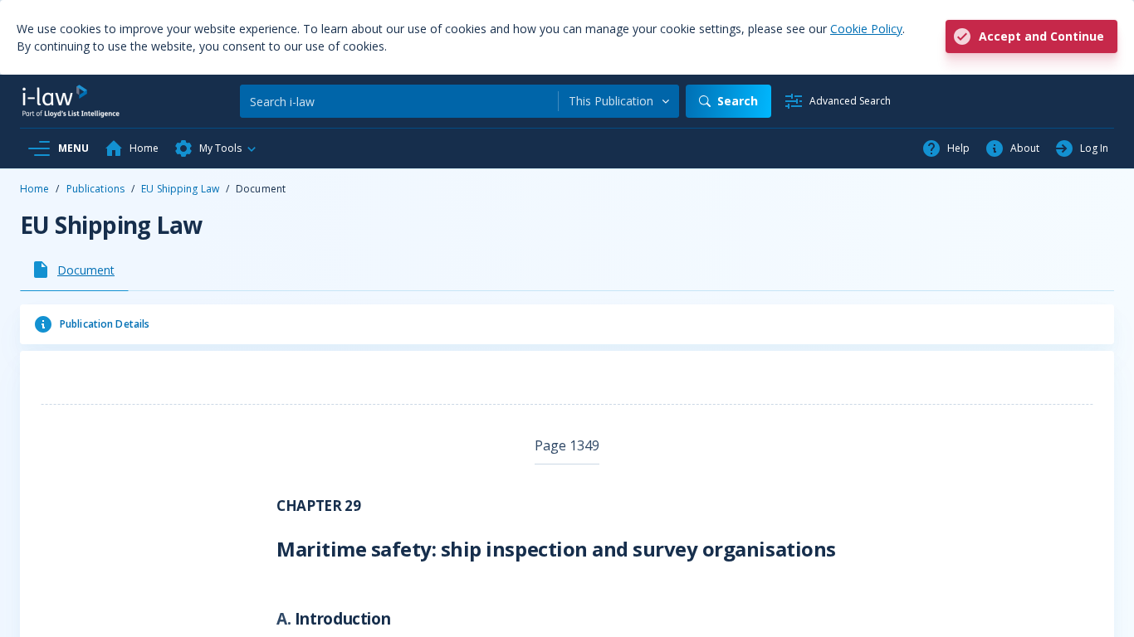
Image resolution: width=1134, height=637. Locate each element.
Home (34, 189)
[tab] (74, 269)
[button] (216, 148)
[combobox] (619, 101)
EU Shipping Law (180, 189)
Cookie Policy (866, 28)
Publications (95, 189)
